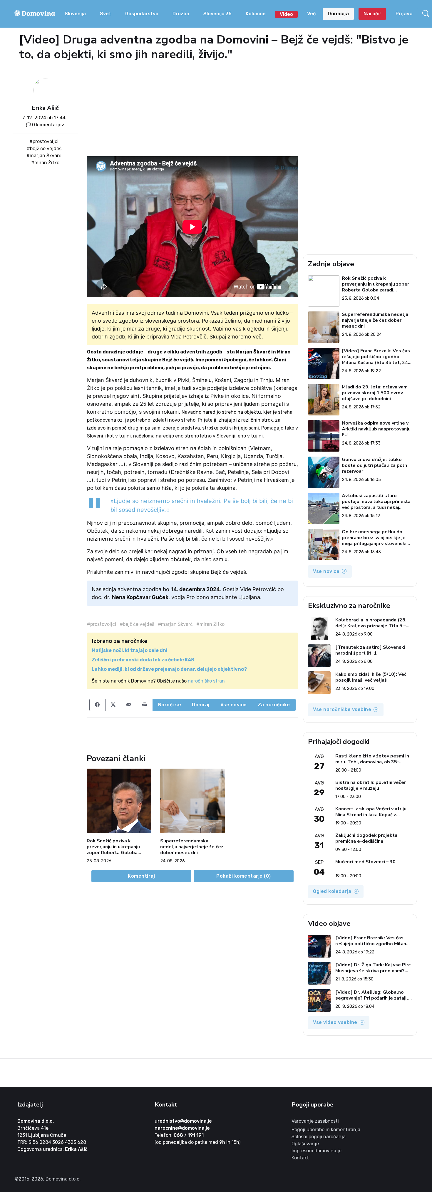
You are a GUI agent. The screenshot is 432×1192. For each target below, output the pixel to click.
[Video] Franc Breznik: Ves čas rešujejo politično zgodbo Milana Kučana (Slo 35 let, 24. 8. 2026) (376, 357)
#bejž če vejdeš (44, 148)
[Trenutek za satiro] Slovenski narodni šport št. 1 (370, 650)
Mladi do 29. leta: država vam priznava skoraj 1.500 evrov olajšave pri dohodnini (375, 393)
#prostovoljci (43, 141)
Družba (181, 13)
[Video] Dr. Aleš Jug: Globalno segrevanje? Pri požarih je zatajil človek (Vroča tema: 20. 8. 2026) (371, 995)
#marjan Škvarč (43, 155)
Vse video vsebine (335, 1022)
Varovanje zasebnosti (315, 1121)
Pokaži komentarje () (243, 876)
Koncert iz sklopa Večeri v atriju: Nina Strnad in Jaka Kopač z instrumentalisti (371, 812)
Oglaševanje (305, 1143)
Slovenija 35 (217, 13)
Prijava (404, 13)
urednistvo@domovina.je (183, 1121)
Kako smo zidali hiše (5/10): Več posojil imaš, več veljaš (370, 677)
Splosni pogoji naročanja (319, 1136)
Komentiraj (141, 876)
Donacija (338, 13)
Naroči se (169, 705)
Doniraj (201, 705)
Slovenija (75, 13)
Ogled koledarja (332, 891)
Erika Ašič (45, 108)
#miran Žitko (45, 162)
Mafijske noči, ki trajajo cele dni (130, 650)
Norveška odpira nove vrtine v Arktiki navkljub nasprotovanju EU (376, 429)
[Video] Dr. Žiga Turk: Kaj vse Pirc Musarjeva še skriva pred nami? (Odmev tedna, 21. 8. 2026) (373, 968)
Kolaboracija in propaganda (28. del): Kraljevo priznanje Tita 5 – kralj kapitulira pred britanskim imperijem (370, 623)
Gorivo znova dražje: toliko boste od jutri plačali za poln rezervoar (374, 465)
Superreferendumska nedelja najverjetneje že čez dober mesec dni (191, 847)
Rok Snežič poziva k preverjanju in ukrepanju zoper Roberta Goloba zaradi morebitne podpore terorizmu (116, 847)
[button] (425, 14)
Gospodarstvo (141, 13)
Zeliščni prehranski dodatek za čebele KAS (143, 660)
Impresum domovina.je (316, 1151)
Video (286, 14)
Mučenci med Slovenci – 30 (365, 862)
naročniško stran (206, 681)
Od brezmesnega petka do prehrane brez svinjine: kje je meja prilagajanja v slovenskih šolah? (375, 537)
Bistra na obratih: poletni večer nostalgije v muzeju (370, 785)
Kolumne (256, 13)
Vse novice (233, 705)
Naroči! (372, 13)
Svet (105, 13)
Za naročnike (274, 705)
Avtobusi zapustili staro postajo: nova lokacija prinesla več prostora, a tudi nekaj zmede (376, 501)
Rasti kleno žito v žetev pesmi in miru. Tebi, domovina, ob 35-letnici (372, 759)
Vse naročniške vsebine (342, 709)
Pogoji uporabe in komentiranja (326, 1129)
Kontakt (300, 1158)
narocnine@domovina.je (182, 1128)
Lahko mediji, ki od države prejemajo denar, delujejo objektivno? (169, 669)
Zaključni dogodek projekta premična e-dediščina (366, 838)
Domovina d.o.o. (35, 1121)
